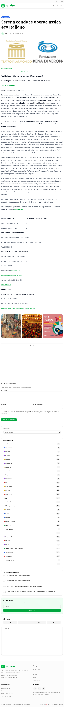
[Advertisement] (32, 359)
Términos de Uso (6, 696)
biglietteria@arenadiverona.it (11, 275)
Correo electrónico (38, 404)
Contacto (3, 691)
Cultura (35, 674)
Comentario (4, 390)
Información (36, 669)
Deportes (35, 672)
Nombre (3, 404)
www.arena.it (18, 209)
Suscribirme (32, 610)
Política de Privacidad (7, 693)
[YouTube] (62, 1)
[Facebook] (56, 1)
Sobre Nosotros (5, 688)
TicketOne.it (15, 271)
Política (35, 677)
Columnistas (36, 680)
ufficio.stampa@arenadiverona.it (12, 308)
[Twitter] (59, 1)
